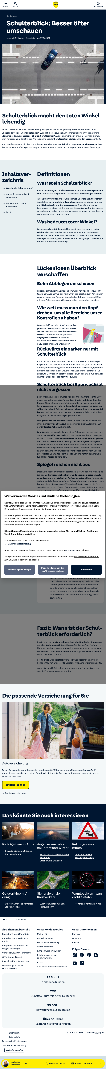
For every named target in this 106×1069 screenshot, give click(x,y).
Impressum (71, 550)
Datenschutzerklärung (19, 544)
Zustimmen (86, 569)
